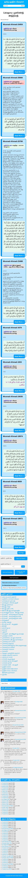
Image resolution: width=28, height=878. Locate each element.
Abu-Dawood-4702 (6, 841)
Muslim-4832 (5, 807)
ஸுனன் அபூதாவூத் (8, 659)
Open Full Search (20, 558)
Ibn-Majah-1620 (5, 799)
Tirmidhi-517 (5, 852)
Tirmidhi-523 (5, 813)
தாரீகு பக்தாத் (6, 622)
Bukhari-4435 (5, 809)
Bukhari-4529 (5, 786)
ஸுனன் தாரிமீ (7, 663)
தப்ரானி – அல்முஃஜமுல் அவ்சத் (12, 615)
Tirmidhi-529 (5, 784)
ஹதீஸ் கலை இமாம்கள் (10, 669)
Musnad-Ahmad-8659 (12, 481)
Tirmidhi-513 (5, 862)
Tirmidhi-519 (5, 849)
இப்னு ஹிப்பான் (7, 609)
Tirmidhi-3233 (16, 748)
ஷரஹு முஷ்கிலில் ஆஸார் (11, 653)
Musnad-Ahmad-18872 (13, 518)
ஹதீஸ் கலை (6, 667)
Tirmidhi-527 (5, 792)
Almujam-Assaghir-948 (7, 856)
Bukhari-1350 (5, 801)
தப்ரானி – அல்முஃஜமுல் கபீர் (11, 616)
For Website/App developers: (9, 585)
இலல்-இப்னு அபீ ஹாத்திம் (11, 611)
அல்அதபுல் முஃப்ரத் (8, 601)
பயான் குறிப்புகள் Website (21, 572)
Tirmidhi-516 (5, 859)
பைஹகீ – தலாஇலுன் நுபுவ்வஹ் (13, 634)
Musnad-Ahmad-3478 (12, 328)
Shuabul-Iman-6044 (6, 869)
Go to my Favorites (7, 572)
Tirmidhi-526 (5, 797)
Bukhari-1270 (5, 802)
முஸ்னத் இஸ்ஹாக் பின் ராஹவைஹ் (14, 646)
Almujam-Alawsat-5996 (7, 857)
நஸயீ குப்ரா (6, 628)
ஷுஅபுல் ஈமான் (7, 657)
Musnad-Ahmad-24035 (13, 396)
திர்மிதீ (4, 626)
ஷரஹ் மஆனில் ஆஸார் (10, 655)
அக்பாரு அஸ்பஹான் (9, 597)
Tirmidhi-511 (5, 865)
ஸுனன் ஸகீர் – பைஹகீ (10, 665)
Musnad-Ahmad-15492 (20, 710)
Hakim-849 (4, 791)
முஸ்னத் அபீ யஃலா (8, 642)
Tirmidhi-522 (5, 836)
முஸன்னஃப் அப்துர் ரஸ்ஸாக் (11, 638)
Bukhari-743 (5, 789)
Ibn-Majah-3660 (16, 691)
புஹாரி (4, 632)
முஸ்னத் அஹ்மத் (8, 644)
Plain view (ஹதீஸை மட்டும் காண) (10, 582)
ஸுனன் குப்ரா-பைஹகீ (9, 661)
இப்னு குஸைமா (7, 605)
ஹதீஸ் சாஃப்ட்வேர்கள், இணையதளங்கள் (9, 672)
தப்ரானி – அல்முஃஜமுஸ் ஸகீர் (12, 618)
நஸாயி (4, 630)
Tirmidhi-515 (5, 860)
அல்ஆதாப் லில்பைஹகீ (10, 603)
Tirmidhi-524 (5, 812)
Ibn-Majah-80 (5, 844)
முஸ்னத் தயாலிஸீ (8, 647)
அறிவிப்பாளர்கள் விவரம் (10, 599)
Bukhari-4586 (5, 804)
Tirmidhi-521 (5, 838)
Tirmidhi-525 (5, 810)
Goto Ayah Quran (14, 577)
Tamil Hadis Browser (18, 875)
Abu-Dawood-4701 (6, 846)
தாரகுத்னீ (5, 620)
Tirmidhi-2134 (5, 848)
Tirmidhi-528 (5, 788)
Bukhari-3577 (5, 794)
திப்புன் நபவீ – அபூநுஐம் (10, 624)
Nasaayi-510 (5, 854)
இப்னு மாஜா (6, 607)
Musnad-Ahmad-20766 (13, 141)
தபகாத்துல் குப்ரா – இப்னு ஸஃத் (13, 613)
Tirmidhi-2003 (5, 796)
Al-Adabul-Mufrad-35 (18, 767)
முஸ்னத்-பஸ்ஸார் (8, 649)
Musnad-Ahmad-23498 (13, 261)
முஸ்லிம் (5, 651)
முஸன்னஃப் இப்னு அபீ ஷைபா (12, 640)
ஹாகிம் (4, 675)
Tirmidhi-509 (5, 867)
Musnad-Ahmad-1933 (12, 362)
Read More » (19, 72)
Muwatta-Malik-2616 (7, 843)
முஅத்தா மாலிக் (7, 636)
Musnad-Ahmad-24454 (13, 24)
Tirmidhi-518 (5, 851)
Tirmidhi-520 (5, 840)
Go (23, 566)
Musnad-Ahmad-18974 (13, 436)
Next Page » (21, 552)
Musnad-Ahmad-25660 (13, 78)
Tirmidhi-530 (5, 783)
